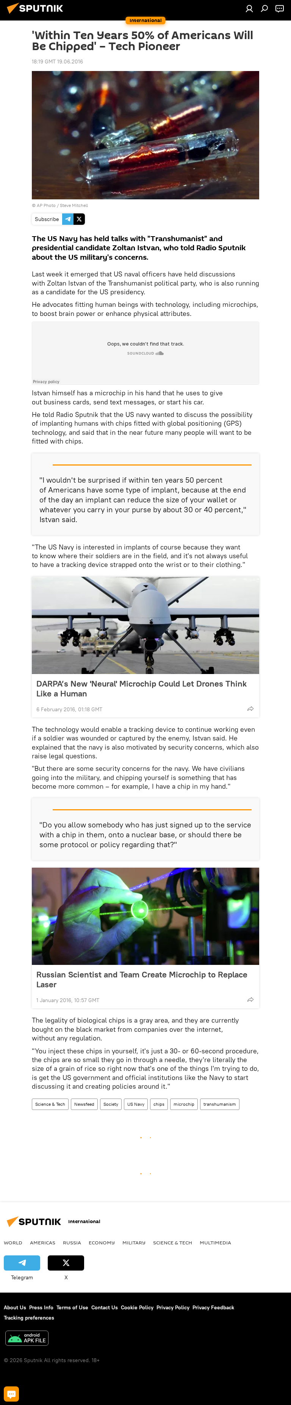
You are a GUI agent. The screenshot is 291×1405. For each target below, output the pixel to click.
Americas (42, 1242)
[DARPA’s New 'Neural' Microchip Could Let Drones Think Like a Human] (145, 625)
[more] (250, 708)
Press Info (41, 1307)
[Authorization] (249, 8)
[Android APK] (27, 1339)
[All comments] (11, 1394)
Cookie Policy (137, 1307)
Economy (102, 1242)
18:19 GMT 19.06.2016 (57, 61)
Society (110, 1104)
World (13, 1242)
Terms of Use (72, 1307)
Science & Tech (50, 1104)
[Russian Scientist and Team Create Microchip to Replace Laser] (145, 916)
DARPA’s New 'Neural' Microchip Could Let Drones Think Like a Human (141, 688)
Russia (72, 1242)
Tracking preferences (29, 1317)
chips (158, 1104)
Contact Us (104, 1307)
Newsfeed (84, 1104)
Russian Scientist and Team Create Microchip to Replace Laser (141, 979)
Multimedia (215, 1242)
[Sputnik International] (37, 14)
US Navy (135, 1104)
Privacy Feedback (213, 1307)
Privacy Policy (172, 1307)
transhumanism (219, 1104)
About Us (15, 1307)
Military (134, 1242)
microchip (184, 1104)
